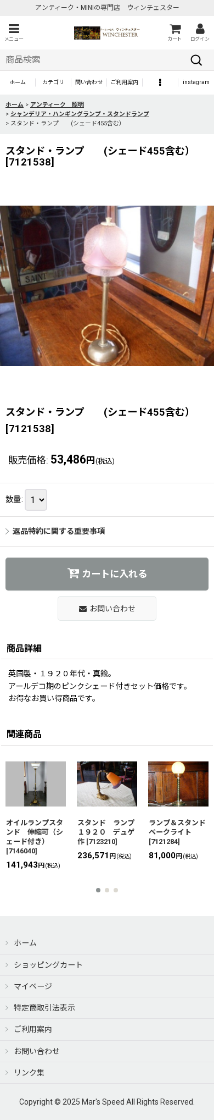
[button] (14, 32)
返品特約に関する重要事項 (59, 531)
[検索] (196, 60)
